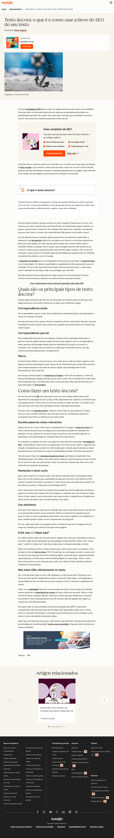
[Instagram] (44, 812)
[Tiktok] (76, 812)
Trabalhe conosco (79, 751)
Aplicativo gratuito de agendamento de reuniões (12, 763)
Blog (73, 769)
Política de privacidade (44, 827)
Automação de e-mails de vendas (12, 788)
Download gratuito (54, 153)
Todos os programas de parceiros (98, 781)
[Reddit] (69, 812)
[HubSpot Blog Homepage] (7, 2)
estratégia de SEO (33, 109)
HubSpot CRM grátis (10, 758)
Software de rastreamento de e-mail (12, 781)
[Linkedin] (63, 812)
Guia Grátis (26, 46)
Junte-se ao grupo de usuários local (100, 753)
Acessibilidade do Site (77, 827)
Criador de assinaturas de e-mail (60, 753)
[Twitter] (57, 812)
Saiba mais (71, 153)
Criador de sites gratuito (34, 755)
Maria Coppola (20, 30)
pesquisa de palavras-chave (52, 456)
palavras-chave (82, 427)
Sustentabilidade (79, 773)
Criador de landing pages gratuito (34, 791)
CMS (37, 396)
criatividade (33, 589)
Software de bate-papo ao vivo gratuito (34, 781)
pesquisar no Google (54, 375)
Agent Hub (7, 769)
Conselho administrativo (79, 759)
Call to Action (40, 552)
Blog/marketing (16, 9)
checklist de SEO (41, 411)
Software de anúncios (10, 793)
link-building (40, 385)
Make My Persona (57, 748)
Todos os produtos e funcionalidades (10, 749)
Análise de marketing (33, 786)
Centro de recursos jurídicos (21, 827)
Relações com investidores (80, 764)
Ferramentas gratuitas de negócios (60, 770)
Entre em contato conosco (80, 777)
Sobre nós (75, 748)
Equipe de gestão (77, 755)
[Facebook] (37, 812)
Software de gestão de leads (13, 804)
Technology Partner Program (100, 792)
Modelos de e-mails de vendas (33, 760)
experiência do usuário (46, 592)
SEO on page (26, 167)
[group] (57, 700)
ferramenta (36, 240)
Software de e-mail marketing (10, 798)
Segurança (61, 827)
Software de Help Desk (33, 765)
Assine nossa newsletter (58, 624)
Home (4, 9)
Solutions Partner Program (99, 787)
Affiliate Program (98, 801)
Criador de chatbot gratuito (35, 776)
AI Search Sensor (57, 758)
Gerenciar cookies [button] (96, 827)
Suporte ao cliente (97, 748)
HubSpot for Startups (99, 797)
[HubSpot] (57, 818)
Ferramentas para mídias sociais (12, 774)
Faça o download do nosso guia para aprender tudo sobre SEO (57, 283)
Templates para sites (59, 776)
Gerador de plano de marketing (58, 763)
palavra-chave (89, 261)
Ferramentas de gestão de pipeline (34, 749)
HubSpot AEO (8, 755)
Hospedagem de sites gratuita (33, 798)
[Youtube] (50, 812)
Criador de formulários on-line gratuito (34, 770)
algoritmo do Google (29, 261)
